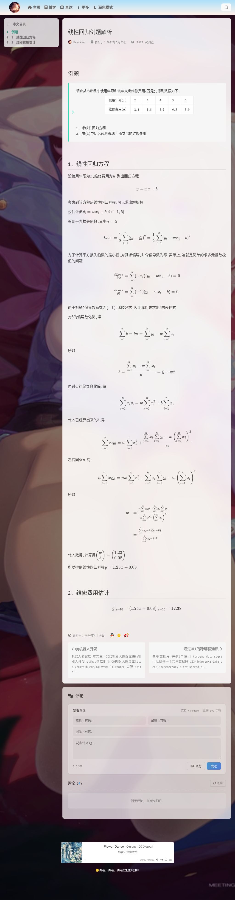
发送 (214, 766)
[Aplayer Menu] (170, 859)
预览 (197, 766)
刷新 (219, 783)
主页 (36, 7)
